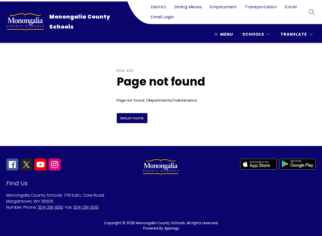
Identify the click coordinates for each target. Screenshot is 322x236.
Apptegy (171, 228)
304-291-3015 (86, 207)
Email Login (162, 17)
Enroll (291, 7)
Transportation (261, 7)
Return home (132, 118)
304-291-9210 (50, 207)
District (158, 7)
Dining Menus (188, 7)
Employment (223, 7)
